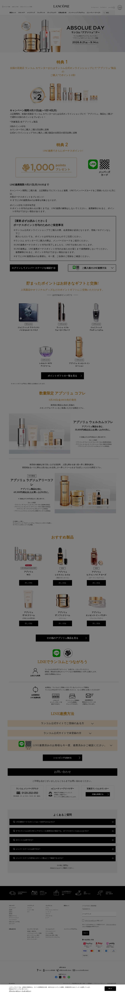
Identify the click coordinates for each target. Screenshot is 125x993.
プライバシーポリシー (15, 991)
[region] (62, 988)
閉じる (110, 988)
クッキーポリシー (26, 991)
